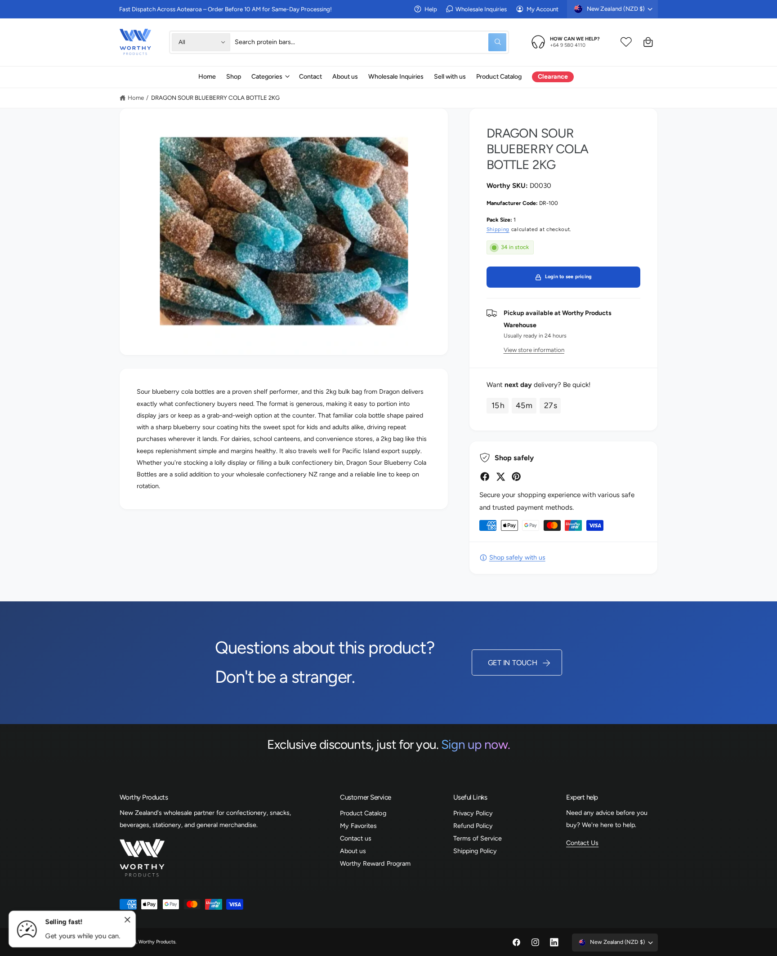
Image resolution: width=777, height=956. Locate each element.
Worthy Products (156, 942)
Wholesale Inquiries (481, 9)
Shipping (498, 229)
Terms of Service (477, 838)
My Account (542, 9)
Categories (266, 76)
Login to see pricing (568, 277)
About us (353, 851)
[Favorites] (626, 42)
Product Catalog (363, 813)
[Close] (127, 920)
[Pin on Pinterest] (516, 476)
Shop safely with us (517, 557)
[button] (270, 76)
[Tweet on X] (500, 476)
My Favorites (358, 826)
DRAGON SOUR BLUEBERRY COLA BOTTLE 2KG (215, 97)
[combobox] (370, 42)
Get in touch (512, 662)
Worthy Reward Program (375, 863)
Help (430, 9)
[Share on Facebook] (484, 476)
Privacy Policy (473, 813)
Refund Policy (473, 826)
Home (136, 97)
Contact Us (582, 843)
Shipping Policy (475, 851)
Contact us (355, 838)
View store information (534, 349)
